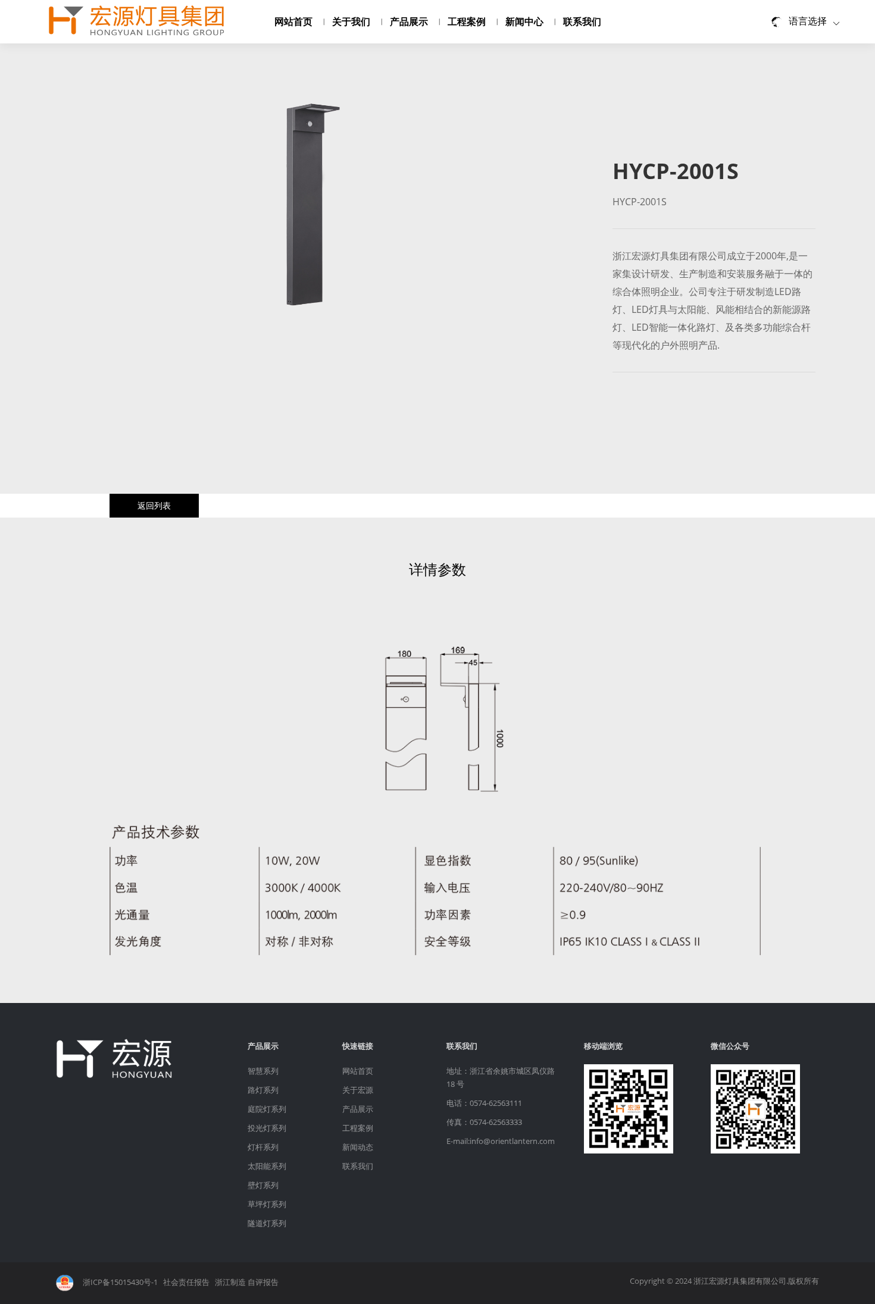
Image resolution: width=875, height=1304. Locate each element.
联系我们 (582, 21)
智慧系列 (263, 1070)
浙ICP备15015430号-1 (120, 1282)
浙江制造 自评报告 (247, 1282)
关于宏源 (357, 1089)
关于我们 (351, 21)
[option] (314, 208)
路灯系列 (263, 1089)
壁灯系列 (263, 1185)
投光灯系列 (267, 1128)
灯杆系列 (263, 1147)
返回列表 (154, 505)
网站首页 (293, 21)
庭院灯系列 (267, 1109)
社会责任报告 (186, 1282)
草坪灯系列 (267, 1204)
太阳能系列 (267, 1166)
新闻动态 (357, 1147)
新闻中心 (524, 21)
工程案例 (467, 21)
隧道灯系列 (267, 1223)
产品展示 (409, 21)
